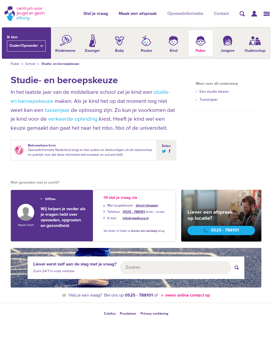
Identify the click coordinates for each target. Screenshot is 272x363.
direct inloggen (147, 205)
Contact (221, 13)
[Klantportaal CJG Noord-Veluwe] (254, 13)
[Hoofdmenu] (267, 14)
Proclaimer (128, 313)
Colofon (110, 313)
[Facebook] (169, 151)
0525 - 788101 (134, 212)
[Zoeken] (242, 13)
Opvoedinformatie (185, 13)
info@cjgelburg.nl (135, 218)
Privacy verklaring (154, 313)
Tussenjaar (208, 100)
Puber (15, 64)
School (30, 64)
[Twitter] (164, 151)
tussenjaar (57, 110)
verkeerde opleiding (72, 119)
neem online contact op (187, 295)
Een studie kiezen (214, 92)
